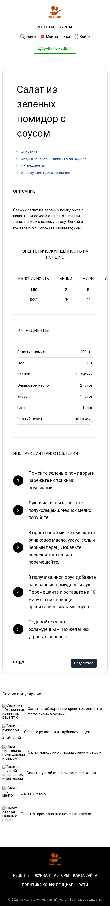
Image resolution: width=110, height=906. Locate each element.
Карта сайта (85, 875)
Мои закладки (57, 37)
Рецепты (45, 27)
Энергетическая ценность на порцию (54, 158)
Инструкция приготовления (45, 172)
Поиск (30, 37)
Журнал (65, 27)
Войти (84, 37)
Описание (29, 151)
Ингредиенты (33, 165)
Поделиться (83, 663)
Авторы (61, 875)
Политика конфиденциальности (55, 885)
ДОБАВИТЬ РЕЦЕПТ (55, 48)
